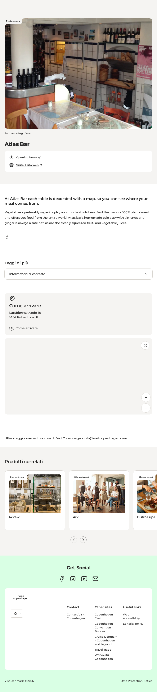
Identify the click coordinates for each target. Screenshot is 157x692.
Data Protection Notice (136, 681)
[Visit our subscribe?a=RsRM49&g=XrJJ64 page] (95, 578)
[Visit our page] (73, 578)
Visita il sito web (27, 165)
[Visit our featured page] (84, 578)
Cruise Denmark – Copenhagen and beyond (106, 640)
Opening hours (26, 157)
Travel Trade (103, 649)
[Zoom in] (145, 397)
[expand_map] (145, 345)
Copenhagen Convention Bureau (104, 627)
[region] (78, 376)
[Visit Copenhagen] (21, 597)
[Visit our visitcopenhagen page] (61, 578)
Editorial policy (133, 623)
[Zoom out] (145, 408)
